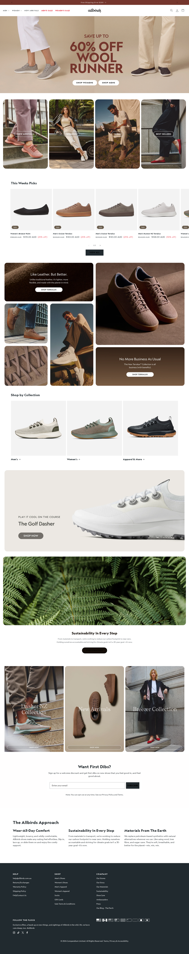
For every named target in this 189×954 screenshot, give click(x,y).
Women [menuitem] (16, 10)
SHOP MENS (108, 82)
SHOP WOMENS (84, 82)
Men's (14, 459)
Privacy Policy (108, 794)
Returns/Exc (18, 882)
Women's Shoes (61, 882)
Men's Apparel (61, 887)
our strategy (94, 650)
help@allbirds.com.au (22, 878)
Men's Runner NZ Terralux (149, 234)
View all (94, 252)
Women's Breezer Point (20, 234)
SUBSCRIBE (132, 785)
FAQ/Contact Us (19, 895)
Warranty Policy (19, 887)
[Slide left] (89, 245)
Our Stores (100, 878)
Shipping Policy (19, 891)
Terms (120, 794)
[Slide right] (100, 245)
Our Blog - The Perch (104, 908)
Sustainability (102, 891)
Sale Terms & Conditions (65, 904)
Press (98, 904)
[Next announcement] (177, 2)
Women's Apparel (62, 891)
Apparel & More (132, 459)
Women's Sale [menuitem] (62, 10)
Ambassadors (102, 899)
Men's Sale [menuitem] (47, 10)
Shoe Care (100, 895)
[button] (171, 10)
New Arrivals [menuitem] (31, 10)
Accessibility (123, 941)
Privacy (113, 941)
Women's (72, 459)
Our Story (100, 882)
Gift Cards (59, 899)
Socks (57, 895)
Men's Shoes (60, 878)
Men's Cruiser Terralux (62, 234)
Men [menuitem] (5, 10)
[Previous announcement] (12, 2)
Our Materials (102, 887)
